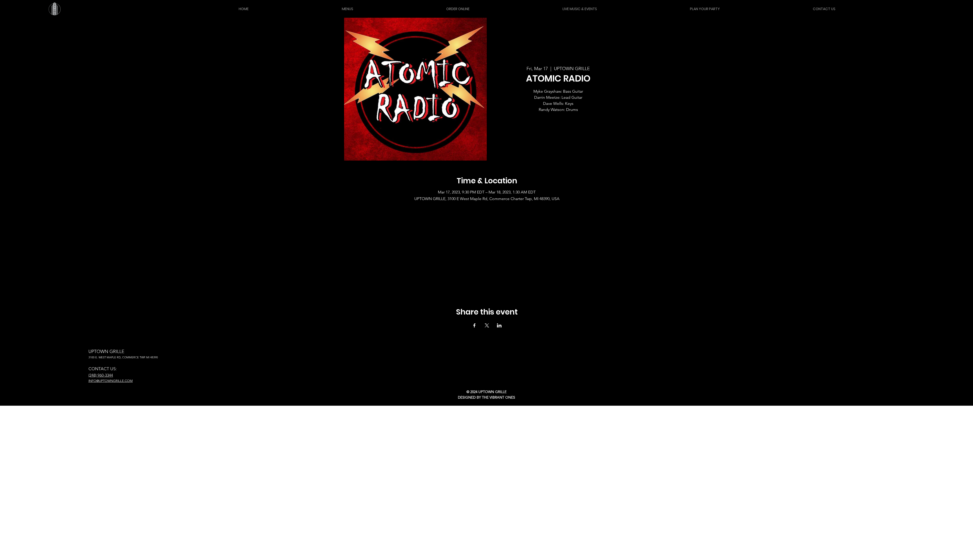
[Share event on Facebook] (474, 325)
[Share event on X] (486, 325)
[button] (347, 9)
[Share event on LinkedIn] (499, 325)
